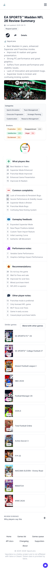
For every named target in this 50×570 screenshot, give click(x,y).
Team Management (31, 110)
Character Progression (15, 114)
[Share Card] (15, 35)
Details (24, 35)
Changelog (24, 541)
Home (8, 536)
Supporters (39, 541)
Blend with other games (32, 326)
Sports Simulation (13, 110)
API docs (9, 541)
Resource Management (30, 119)
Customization (12, 119)
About (25, 546)
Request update (11, 29)
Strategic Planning (34, 114)
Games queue (38, 536)
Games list (21, 536)
